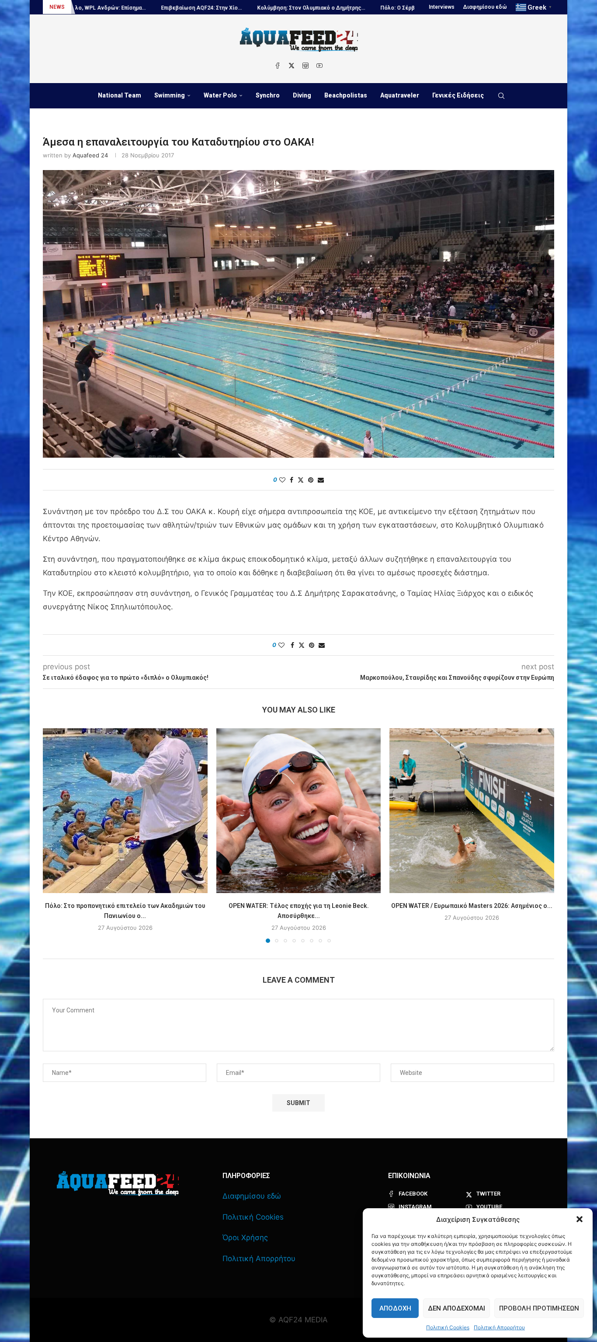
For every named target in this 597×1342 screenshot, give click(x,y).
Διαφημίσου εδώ (485, 7)
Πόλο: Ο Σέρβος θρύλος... (334, 8)
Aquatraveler (399, 95)
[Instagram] (305, 66)
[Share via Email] (321, 479)
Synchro (268, 95)
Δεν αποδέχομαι (456, 1308)
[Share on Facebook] (291, 479)
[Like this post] (282, 479)
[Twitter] (291, 66)
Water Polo (220, 95)
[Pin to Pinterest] (310, 479)
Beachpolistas (345, 95)
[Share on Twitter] (301, 479)
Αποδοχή (395, 1308)
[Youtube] (319, 66)
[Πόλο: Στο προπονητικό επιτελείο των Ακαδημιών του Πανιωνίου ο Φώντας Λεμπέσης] (125, 810)
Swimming (169, 95)
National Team (119, 95)
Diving (302, 95)
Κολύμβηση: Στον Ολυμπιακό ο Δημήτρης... (232, 8)
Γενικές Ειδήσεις (458, 95)
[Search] (501, 95)
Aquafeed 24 (90, 155)
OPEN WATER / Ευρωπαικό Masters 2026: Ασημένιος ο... (471, 905)
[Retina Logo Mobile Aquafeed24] (118, 1183)
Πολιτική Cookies (447, 1327)
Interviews (442, 7)
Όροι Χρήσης (245, 1237)
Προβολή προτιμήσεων (539, 1308)
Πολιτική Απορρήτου (499, 1327)
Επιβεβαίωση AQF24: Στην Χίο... (122, 8)
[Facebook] (277, 66)
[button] (579, 1219)
